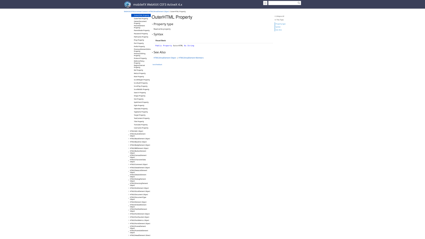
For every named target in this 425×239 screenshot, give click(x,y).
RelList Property (140, 73)
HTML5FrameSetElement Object (139, 231)
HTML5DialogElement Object (138, 180)
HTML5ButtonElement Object (138, 152)
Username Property (141, 128)
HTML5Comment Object (139, 164)
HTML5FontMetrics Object (139, 220)
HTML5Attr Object (136, 131)
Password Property (141, 34)
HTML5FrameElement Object (138, 227)
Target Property (139, 115)
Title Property (139, 121)
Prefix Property (139, 46)
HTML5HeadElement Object (140, 235)
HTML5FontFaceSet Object (139, 217)
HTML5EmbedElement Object (138, 206)
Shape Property (139, 96)
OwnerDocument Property (140, 22)
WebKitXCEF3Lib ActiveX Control (136, 11)
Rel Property (138, 70)
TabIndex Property (141, 109)
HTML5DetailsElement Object (138, 176)
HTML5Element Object (138, 202)
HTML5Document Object (139, 194)
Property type (281, 24)
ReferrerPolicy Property (139, 62)
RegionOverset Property (139, 66)
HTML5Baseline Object (138, 142)
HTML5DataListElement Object (138, 171)
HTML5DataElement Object (140, 168)
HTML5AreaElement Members (191, 58)
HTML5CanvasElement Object (138, 156)
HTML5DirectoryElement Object (139, 184)
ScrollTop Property (140, 86)
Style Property (139, 105)
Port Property (139, 43)
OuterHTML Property (141, 15)
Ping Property (139, 40)
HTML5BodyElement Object (140, 145)
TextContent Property (142, 118)
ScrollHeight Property (142, 80)
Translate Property (141, 125)
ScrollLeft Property (141, 83)
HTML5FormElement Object (140, 223)
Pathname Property (141, 37)
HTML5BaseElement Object (140, 139)
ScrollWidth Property (141, 89)
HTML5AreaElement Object (159, 11)
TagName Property (141, 112)
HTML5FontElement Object (140, 214)
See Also (279, 30)
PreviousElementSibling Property (143, 50)
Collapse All (280, 16)
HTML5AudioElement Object (137, 135)
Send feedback (157, 65)
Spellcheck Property (141, 102)
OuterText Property (141, 18)
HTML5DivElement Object (139, 188)
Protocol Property (140, 58)
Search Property (140, 93)
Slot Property (138, 99)
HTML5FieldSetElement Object (138, 210)
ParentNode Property (142, 30)
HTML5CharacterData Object (138, 161)
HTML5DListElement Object (140, 191)
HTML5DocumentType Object (138, 198)
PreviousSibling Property (139, 54)
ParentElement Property (139, 27)
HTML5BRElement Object (139, 148)
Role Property (139, 76)
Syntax (278, 27)
